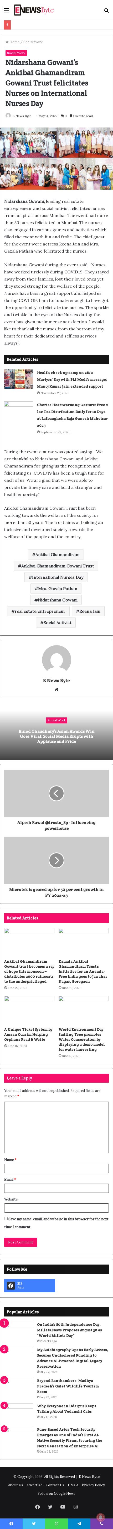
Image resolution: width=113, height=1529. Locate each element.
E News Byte (21, 116)
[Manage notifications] (100, 1517)
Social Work (33, 42)
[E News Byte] (34, 10)
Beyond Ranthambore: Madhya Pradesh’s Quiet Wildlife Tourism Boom (68, 1386)
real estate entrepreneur (40, 611)
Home (14, 42)
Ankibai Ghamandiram (57, 554)
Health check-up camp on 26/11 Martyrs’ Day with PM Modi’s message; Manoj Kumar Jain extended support (72, 379)
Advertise (34, 1485)
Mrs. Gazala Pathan (57, 588)
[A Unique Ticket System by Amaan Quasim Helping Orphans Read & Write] (29, 1010)
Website (11, 1199)
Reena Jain (89, 611)
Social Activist (57, 622)
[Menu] (6, 12)
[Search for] (106, 12)
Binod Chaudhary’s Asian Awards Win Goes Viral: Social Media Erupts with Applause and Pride (57, 736)
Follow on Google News (56, 1493)
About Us (15, 1485)
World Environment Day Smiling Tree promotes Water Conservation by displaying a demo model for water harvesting (82, 1039)
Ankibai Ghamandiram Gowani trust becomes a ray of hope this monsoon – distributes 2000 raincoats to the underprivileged (29, 971)
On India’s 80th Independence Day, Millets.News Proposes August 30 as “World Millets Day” (69, 1330)
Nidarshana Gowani (58, 599)
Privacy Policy (93, 1485)
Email (10, 1179)
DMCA (73, 1485)
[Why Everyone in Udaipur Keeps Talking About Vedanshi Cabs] (18, 1413)
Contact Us (55, 1485)
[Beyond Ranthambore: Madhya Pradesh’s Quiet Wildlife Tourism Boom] (18, 1388)
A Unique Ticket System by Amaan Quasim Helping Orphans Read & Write (28, 1034)
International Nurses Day (57, 577)
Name (10, 1159)
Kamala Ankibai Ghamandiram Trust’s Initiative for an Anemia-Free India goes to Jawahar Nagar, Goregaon (83, 971)
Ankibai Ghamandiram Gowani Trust (57, 565)
